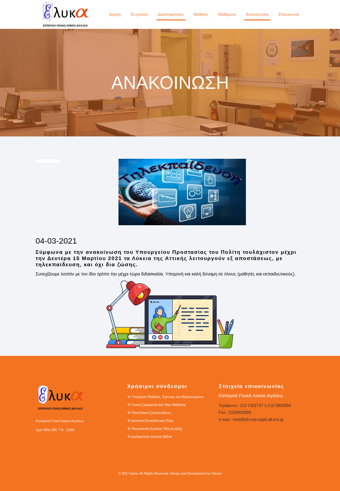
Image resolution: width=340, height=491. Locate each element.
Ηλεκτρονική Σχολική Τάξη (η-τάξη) (156, 429)
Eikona (217, 473)
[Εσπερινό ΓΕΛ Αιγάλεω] (66, 14)
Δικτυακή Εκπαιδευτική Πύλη (152, 421)
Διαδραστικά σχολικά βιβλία (151, 436)
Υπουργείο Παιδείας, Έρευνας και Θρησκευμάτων (167, 397)
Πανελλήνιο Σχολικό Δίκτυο (151, 413)
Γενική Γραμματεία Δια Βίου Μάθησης (158, 405)
